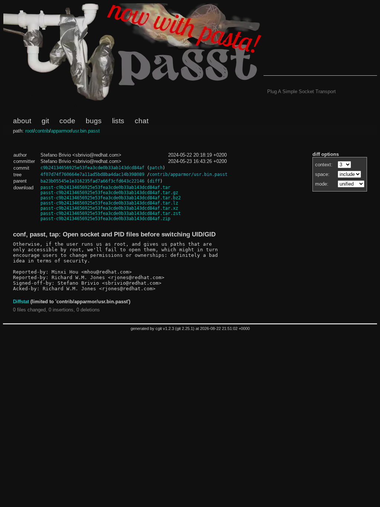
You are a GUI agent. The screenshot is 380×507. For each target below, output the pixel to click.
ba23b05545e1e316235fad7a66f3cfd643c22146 (92, 181)
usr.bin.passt (86, 131)
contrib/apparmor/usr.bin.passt (188, 174)
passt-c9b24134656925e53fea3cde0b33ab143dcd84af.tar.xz (109, 208)
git (45, 121)
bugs (94, 121)
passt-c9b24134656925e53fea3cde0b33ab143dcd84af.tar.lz (109, 203)
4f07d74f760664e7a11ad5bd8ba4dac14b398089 (92, 174)
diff (155, 181)
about (22, 121)
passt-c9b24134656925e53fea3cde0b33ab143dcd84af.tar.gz (109, 192)
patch (156, 167)
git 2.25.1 (185, 328)
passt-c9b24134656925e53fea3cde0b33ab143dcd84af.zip (105, 218)
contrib (42, 131)
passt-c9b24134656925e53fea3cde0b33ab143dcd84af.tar (105, 187)
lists (118, 121)
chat (141, 121)
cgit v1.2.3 (164, 328)
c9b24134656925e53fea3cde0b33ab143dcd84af (92, 167)
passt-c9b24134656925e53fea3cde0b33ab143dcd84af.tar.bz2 (110, 197)
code (67, 121)
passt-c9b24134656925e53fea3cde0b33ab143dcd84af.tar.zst (110, 213)
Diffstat (21, 301)
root (29, 131)
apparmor (61, 131)
